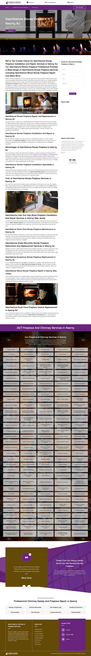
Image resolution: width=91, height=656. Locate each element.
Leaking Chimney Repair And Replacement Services (28, 431)
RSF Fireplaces (11, 459)
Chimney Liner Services (11, 388)
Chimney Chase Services (45, 383)
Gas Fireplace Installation (11, 405)
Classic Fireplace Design (79, 436)
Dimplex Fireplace (63, 464)
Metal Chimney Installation (11, 372)
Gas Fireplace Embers (80, 441)
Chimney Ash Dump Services (45, 389)
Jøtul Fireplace (11, 469)
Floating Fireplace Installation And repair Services (63, 533)
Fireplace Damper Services (63, 418)
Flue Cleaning (11, 354)
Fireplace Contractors (80, 394)
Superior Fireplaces (11, 453)
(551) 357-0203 (79, 7)
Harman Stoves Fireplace (28, 464)
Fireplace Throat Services (11, 425)
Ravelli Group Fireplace (45, 482)
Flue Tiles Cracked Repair (45, 436)
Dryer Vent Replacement (45, 505)
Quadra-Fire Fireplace (80, 464)
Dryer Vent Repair (28, 505)
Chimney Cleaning (28, 349)
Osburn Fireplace (45, 464)
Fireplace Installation (62, 359)
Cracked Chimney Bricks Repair (79, 431)
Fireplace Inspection (45, 378)
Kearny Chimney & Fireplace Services (67, 653)
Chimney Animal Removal (62, 482)
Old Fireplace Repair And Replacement (62, 378)
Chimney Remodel (63, 527)
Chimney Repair (62, 354)
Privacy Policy (38, 644)
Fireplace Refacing (62, 372)
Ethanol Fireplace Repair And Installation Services (62, 405)
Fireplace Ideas (11, 510)
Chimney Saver (79, 378)
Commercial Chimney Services (45, 425)
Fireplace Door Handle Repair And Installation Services (62, 411)
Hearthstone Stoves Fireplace (79, 475)
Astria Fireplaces (80, 453)
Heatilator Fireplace (28, 459)
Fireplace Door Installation (45, 411)
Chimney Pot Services (63, 388)
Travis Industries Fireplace (63, 475)
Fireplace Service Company (45, 499)
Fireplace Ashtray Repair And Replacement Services (80, 411)
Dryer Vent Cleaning (79, 488)
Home (7, 7)
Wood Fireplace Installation (79, 399)
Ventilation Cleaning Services (28, 527)
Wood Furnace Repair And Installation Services (45, 405)
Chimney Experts (11, 505)
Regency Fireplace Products (80, 447)
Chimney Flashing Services (11, 394)
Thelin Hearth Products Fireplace (28, 482)
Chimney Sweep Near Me (45, 510)
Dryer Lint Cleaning (45, 493)
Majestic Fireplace (62, 459)
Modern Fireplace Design (11, 441)
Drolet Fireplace (11, 475)
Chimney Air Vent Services (11, 447)
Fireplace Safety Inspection (62, 505)
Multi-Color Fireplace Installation (45, 447)
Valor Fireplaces (28, 453)
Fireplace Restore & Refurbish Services (28, 534)
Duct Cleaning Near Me (28, 510)
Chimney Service (45, 349)
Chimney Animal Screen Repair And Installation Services (62, 366)
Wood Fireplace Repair (28, 399)
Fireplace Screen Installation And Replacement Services (80, 482)
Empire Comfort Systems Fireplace (11, 482)
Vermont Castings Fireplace (80, 459)
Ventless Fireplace (45, 521)
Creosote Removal (28, 354)
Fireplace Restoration (11, 366)
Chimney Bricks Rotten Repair (62, 431)
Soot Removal (45, 354)
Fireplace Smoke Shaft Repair (28, 372)
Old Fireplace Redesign (62, 436)
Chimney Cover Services (62, 383)
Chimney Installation (79, 354)
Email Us (72, 2)
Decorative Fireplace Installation (79, 505)
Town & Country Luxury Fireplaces (45, 453)
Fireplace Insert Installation (11, 488)
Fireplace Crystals (28, 447)
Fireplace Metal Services (11, 418)
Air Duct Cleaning (28, 493)
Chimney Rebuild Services (28, 488)
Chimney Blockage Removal (28, 378)
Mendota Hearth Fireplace (45, 469)
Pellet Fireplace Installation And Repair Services (62, 447)
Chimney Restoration (11, 378)
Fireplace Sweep (45, 394)
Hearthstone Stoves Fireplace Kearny (18, 38)
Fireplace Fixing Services (28, 521)
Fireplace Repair (45, 359)
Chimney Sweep (11, 349)
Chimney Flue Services (80, 383)
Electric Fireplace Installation (28, 405)
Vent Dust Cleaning (62, 493)
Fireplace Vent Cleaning (62, 394)
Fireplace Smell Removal (11, 436)
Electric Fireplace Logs (28, 425)
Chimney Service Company (63, 499)
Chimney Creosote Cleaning (28, 359)
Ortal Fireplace (62, 469)
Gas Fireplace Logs (79, 418)
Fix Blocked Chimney (11, 431)
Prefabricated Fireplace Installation (79, 405)
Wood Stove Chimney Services (11, 521)
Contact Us (35, 7)
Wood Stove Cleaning (80, 515)
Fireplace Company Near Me (11, 515)
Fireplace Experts (80, 499)
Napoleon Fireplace (45, 459)
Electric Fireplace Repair (62, 399)
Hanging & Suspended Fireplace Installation (80, 521)
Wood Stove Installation (62, 515)
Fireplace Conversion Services (62, 521)
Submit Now (73, 93)
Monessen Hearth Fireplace (28, 475)
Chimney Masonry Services (28, 394)
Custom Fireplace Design (28, 441)
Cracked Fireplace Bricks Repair (45, 534)
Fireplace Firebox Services (45, 418)
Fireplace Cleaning (80, 349)
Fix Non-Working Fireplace (28, 366)
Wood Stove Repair (45, 515)
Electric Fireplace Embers (62, 441)
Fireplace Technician (79, 510)
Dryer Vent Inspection (80, 493)
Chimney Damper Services (28, 388)
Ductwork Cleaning (62, 510)
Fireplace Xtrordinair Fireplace (80, 470)
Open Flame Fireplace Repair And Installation (11, 527)
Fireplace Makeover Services (45, 527)
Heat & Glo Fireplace (11, 464)
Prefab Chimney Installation (45, 488)
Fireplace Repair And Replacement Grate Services (28, 418)
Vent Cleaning (11, 493)
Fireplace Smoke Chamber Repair (45, 372)
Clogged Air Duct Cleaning (28, 499)
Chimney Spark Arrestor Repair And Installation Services (45, 366)
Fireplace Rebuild (11, 399)
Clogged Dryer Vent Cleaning (11, 499)
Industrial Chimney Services (79, 425)
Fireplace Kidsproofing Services (63, 488)
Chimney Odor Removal (28, 436)
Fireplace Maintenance (28, 515)
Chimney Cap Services (28, 383)
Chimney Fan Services (80, 388)
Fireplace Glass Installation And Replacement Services (28, 411)
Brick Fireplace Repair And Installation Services (11, 534)
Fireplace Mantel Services (80, 533)
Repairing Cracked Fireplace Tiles (45, 431)
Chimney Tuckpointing (80, 372)
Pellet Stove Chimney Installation (45, 441)
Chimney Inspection (62, 349)
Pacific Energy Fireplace (28, 469)
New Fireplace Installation (80, 359)
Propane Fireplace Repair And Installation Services (11, 411)
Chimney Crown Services (11, 383)
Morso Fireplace (45, 475)
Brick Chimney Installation (80, 366)
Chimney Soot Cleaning (11, 359)
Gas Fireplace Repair (45, 399)
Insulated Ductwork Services (79, 527)
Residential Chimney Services (62, 425)
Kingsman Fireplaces (62, 453)
